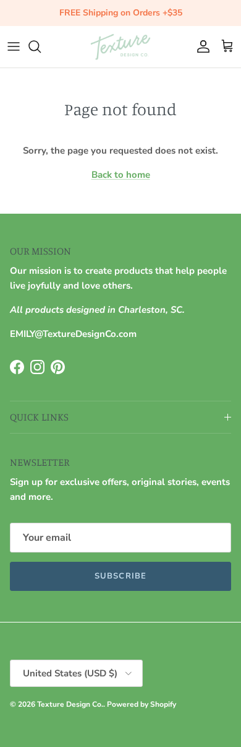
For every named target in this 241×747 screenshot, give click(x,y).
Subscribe (120, 576)
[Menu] (13, 46)
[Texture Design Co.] (120, 46)
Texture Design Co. (70, 704)
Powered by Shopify (141, 704)
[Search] (40, 46)
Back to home (120, 174)
